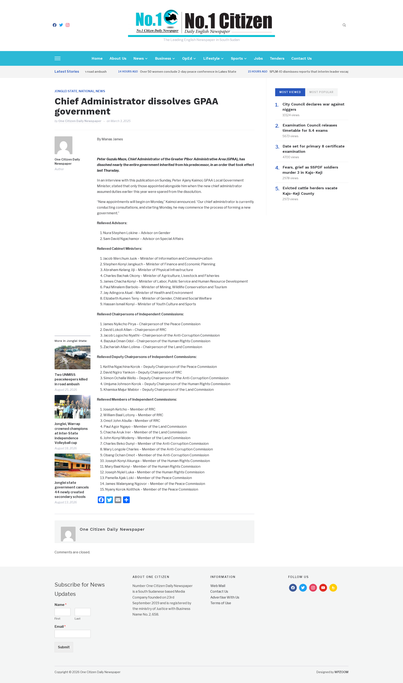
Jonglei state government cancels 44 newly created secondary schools (72, 490)
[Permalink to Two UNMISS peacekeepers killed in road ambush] (72, 357)
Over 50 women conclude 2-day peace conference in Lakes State (176, 71)
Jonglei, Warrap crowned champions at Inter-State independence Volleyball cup (71, 433)
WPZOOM (341, 672)
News (138, 58)
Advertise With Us (224, 597)
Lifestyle (211, 58)
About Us (118, 58)
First (57, 618)
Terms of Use (220, 603)
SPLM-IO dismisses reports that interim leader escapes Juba (303, 71)
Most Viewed (290, 92)
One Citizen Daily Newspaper (79, 121)
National (86, 91)
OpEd (187, 58)
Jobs (258, 58)
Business (163, 58)
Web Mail (217, 586)
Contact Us (301, 58)
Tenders (277, 58)
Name (61, 605)
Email (60, 627)
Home (97, 58)
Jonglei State (66, 91)
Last (77, 618)
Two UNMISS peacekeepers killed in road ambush (71, 379)
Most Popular (321, 92)
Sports (237, 58)
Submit (64, 647)
